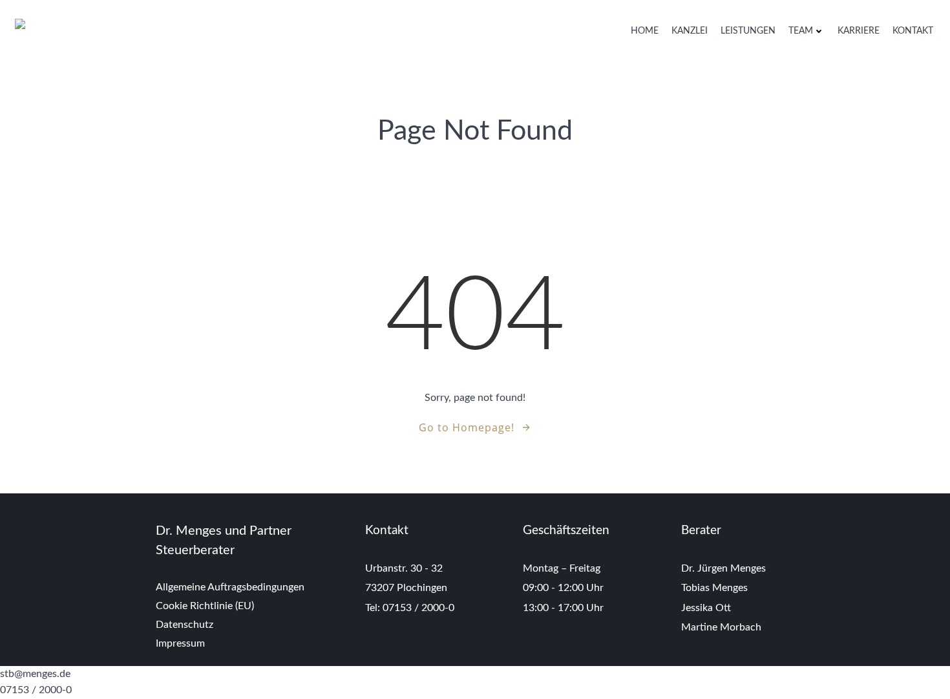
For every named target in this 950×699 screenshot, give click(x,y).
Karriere (859, 31)
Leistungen (748, 31)
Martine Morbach (721, 627)
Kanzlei (689, 31)
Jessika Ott (706, 608)
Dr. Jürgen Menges (723, 568)
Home (645, 31)
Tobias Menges (714, 588)
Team (800, 31)
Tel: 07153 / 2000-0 (411, 608)
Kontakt (912, 31)
